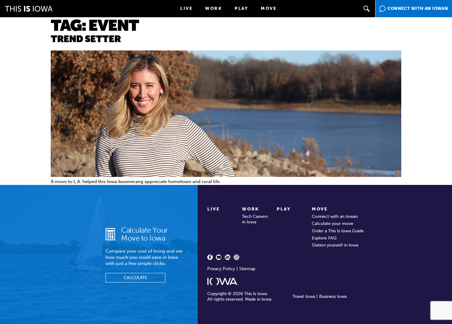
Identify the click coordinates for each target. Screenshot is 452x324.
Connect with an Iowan (335, 216)
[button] (366, 8)
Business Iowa (333, 296)
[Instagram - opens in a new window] (236, 257)
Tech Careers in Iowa (255, 219)
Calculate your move (332, 223)
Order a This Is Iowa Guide (338, 231)
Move (269, 8)
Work (213, 8)
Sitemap (247, 268)
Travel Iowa (303, 296)
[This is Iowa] (29, 9)
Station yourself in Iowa (335, 245)
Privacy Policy (221, 268)
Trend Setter (86, 39)
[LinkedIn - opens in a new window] (227, 257)
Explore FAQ (324, 238)
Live (186, 8)
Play (241, 8)
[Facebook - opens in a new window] (210, 257)
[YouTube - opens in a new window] (218, 257)
